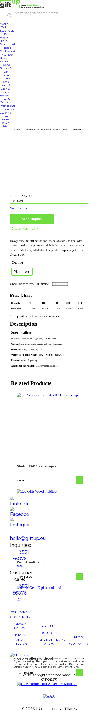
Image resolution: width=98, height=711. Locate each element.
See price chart (19, 208)
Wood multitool (30, 562)
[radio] (22, 271)
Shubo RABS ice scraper (37, 466)
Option (18, 263)
